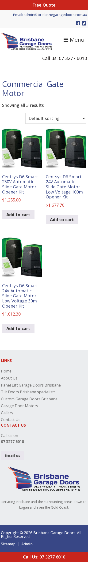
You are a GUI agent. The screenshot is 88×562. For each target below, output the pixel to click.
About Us (9, 378)
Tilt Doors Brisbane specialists (28, 392)
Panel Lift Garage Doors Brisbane (31, 385)
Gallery (7, 412)
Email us (12, 455)
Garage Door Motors (19, 405)
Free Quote (44, 5)
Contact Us (10, 419)
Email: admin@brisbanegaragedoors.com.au (50, 14)
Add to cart (18, 214)
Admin (27, 544)
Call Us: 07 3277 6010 (44, 557)
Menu (76, 39)
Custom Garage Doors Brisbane (29, 399)
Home (6, 371)
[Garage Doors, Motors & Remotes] (27, 48)
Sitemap (8, 544)
